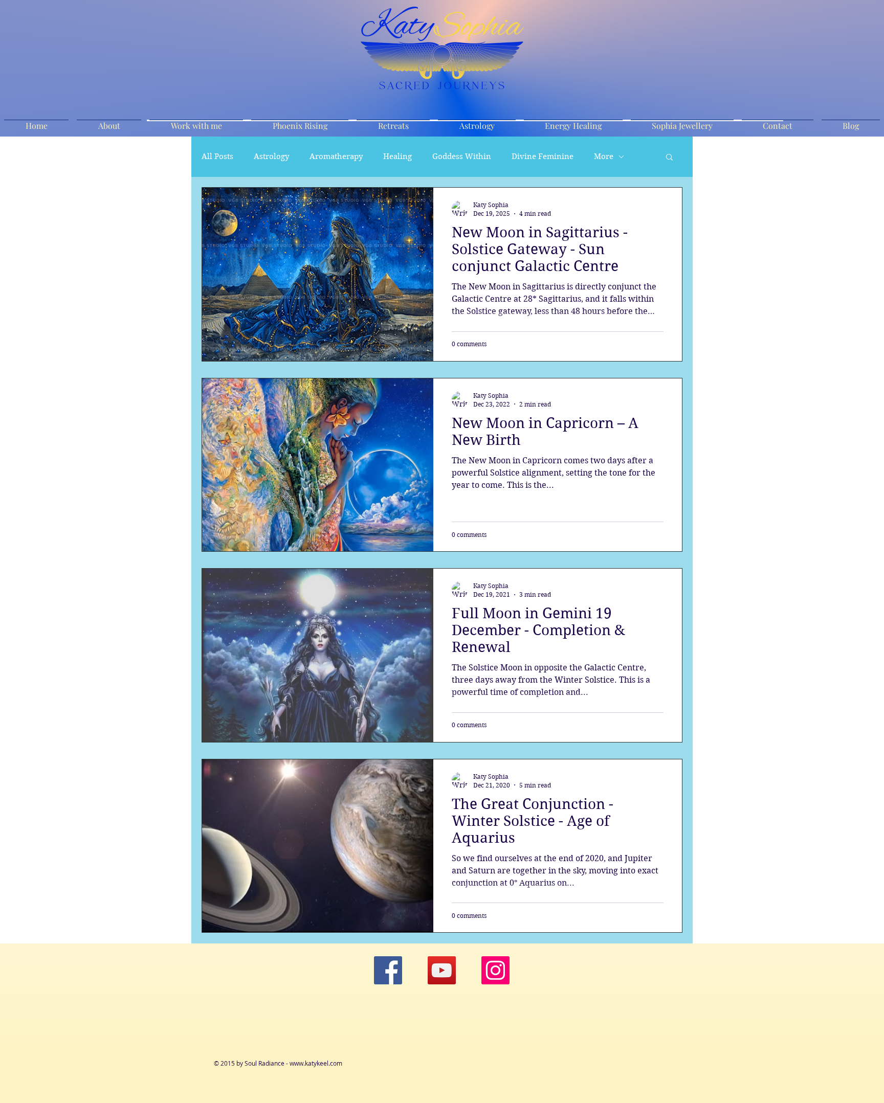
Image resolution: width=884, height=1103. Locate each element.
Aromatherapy (336, 156)
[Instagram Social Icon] (495, 970)
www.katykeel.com (316, 1063)
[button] (669, 157)
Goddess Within (461, 156)
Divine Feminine (542, 156)
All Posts (217, 156)
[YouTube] (442, 970)
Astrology (271, 156)
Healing (397, 156)
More (603, 156)
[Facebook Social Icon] (388, 970)
